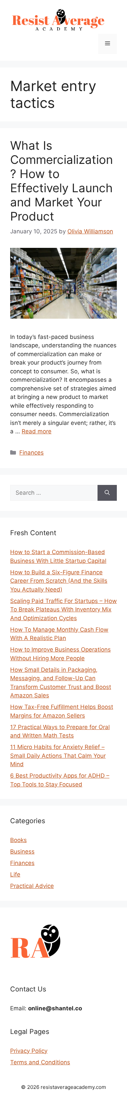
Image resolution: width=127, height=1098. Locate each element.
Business (22, 851)
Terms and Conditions (40, 1062)
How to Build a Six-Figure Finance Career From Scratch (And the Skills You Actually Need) (58, 581)
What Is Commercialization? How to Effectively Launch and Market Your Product (61, 180)
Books (18, 840)
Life (15, 874)
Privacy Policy (28, 1050)
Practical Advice (32, 886)
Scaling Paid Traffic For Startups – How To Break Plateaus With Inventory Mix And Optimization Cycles (63, 610)
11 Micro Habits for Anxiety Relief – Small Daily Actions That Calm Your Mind (58, 756)
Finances (31, 452)
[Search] (107, 493)
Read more (36, 431)
